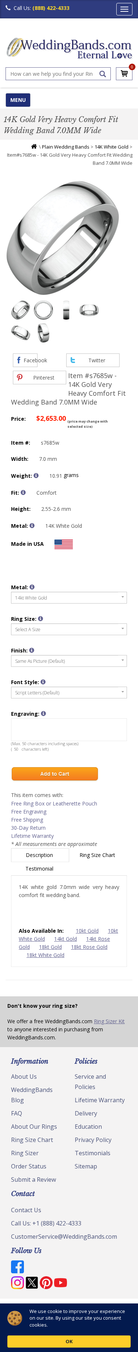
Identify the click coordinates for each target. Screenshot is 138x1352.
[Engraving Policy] (43, 681)
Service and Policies (90, 1081)
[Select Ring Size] (40, 618)
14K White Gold (111, 146)
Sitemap (86, 1166)
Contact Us (26, 1210)
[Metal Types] (32, 525)
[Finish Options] (31, 650)
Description (40, 854)
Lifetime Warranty (32, 835)
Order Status (28, 1166)
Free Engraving (28, 811)
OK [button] (69, 1341)
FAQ (16, 1113)
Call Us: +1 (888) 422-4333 (46, 1223)
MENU (18, 99)
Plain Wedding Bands (65, 146)
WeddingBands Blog (32, 1095)
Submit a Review (33, 1179)
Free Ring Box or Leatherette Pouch (54, 803)
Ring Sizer (25, 1153)
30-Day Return (28, 827)
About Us (24, 1076)
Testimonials (92, 1153)
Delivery (86, 1113)
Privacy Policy (93, 1140)
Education (88, 1126)
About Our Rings (34, 1126)
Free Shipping (27, 819)
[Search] (102, 74)
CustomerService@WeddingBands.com (64, 1236)
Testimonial (40, 868)
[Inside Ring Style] (23, 492)
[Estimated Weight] (36, 475)
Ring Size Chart (98, 854)
